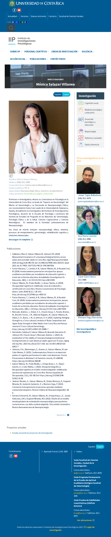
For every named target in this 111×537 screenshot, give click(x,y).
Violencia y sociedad (93, 138)
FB (14, 10)
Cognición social (91, 103)
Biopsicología (90, 131)
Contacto (53, 16)
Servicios (24, 16)
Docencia (87, 51)
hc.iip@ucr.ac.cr (80, 513)
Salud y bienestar (92, 144)
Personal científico (36, 51)
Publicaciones (38, 59)
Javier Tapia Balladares (89, 195)
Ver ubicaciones (84, 520)
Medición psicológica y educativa (93, 111)
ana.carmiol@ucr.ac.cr (87, 242)
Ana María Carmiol (87, 235)
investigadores (56, 79)
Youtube (19, 10)
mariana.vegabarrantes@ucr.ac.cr (92, 320)
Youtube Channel (16, 456)
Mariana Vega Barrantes (90, 317)
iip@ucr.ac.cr (79, 473)
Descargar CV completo (19, 239)
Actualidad (12, 16)
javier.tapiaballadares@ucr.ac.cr (91, 201)
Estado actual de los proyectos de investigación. (32, 433)
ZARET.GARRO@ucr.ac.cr (88, 283)
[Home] (22, 41)
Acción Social (18, 59)
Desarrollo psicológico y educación (38, 193)
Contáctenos (57, 59)
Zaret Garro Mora (87, 276)
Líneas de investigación (64, 51)
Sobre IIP (15, 51)
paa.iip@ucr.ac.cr (81, 493)
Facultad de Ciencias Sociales (71, 16)
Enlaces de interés (38, 16)
